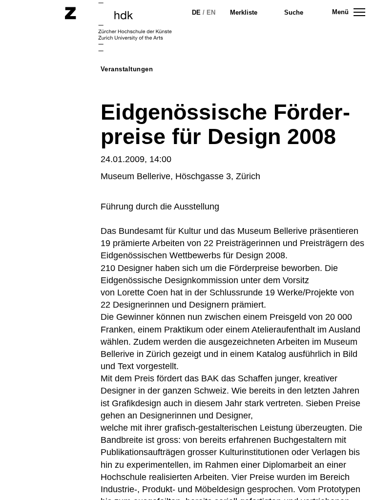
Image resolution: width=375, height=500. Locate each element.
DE (196, 12)
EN (211, 12)
